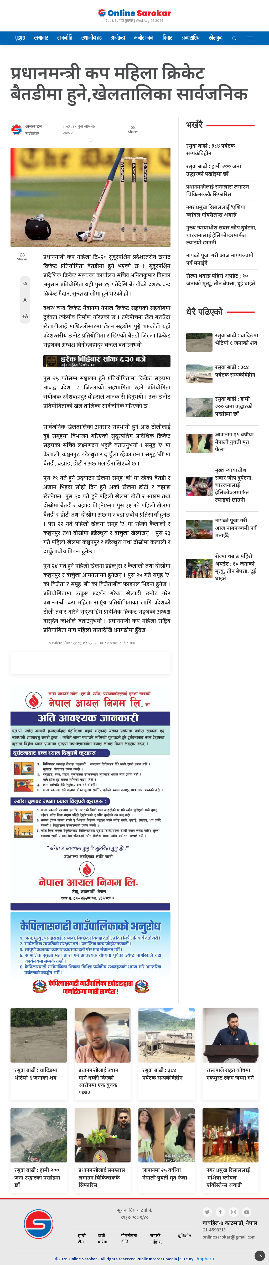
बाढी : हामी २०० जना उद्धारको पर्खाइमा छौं (213, 170)
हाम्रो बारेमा (102, 1238)
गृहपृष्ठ (20, 38)
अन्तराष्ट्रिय (191, 38)
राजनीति (64, 38)
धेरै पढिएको (204, 312)
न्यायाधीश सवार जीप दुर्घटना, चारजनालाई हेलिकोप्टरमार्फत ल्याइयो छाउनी (221, 235)
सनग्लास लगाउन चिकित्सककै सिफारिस (217, 190)
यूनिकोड (184, 1236)
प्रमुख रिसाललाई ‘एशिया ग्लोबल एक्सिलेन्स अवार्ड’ (216, 210)
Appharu (205, 1259)
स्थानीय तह (91, 38)
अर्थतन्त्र (118, 38)
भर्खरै (194, 125)
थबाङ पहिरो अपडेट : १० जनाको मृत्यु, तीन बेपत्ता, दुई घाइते (220, 279)
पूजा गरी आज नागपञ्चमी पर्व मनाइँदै (220, 259)
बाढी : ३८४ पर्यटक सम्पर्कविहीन (210, 149)
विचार (167, 38)
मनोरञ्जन (143, 38)
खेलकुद (216, 38)
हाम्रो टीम (82, 1238)
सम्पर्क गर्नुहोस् (156, 1238)
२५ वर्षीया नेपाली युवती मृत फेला (234, 442)
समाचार (41, 38)
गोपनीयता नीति (129, 1238)
